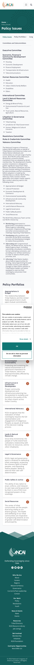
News (17, 613)
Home (4, 22)
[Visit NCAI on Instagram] (12, 567)
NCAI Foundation (17, 641)
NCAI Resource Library (17, 626)
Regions (17, 583)
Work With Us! (17, 648)
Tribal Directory (17, 623)
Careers (17, 580)
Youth (17, 606)
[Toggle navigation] (26, 5)
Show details (24, 339)
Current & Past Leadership (17, 591)
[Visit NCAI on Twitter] (15, 567)
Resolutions (17, 604)
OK (17, 346)
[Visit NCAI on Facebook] (18, 567)
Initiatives (17, 639)
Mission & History (17, 586)
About (17, 578)
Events (17, 616)
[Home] (7, 5)
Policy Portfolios (20, 37)
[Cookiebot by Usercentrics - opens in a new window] (24, 307)
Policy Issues (6, 24)
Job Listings (17, 629)
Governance (17, 588)
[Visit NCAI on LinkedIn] (21, 567)
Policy (17, 601)
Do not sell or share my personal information (17, 355)
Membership (17, 636)
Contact (17, 594)
